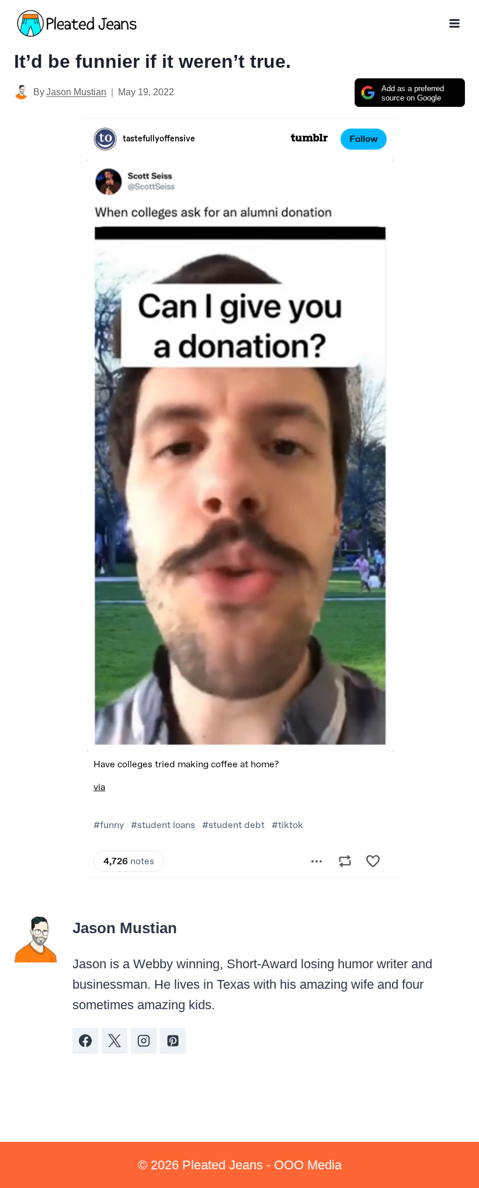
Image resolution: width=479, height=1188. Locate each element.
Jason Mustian (76, 92)
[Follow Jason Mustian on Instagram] (144, 1041)
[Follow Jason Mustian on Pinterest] (173, 1041)
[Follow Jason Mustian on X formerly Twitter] (114, 1041)
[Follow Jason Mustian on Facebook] (85, 1041)
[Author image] (21, 92)
